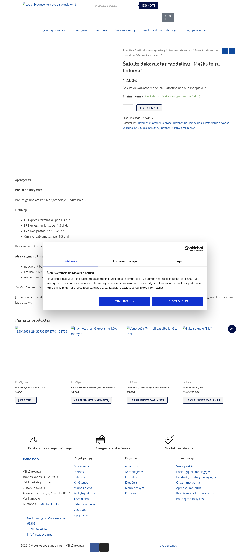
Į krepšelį (149, 108)
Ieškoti (148, 5)
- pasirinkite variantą (91, 400)
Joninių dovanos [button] (55, 30)
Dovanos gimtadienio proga (155, 123)
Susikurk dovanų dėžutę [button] (159, 30)
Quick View (41, 375)
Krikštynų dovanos (159, 128)
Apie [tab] (180, 260)
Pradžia (127, 50)
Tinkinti (122, 301)
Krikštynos (140, 128)
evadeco (31, 459)
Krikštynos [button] (80, 30)
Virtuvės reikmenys (180, 50)
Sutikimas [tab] (70, 260)
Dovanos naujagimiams (187, 123)
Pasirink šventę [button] (124, 30)
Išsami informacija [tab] (125, 260)
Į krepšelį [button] (26, 400)
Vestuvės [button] (101, 30)
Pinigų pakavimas (195, 30)
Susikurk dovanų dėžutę (150, 50)
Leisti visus (177, 301)
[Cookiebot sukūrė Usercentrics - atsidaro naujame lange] (187, 249)
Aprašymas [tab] (23, 180)
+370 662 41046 (48, 504)
